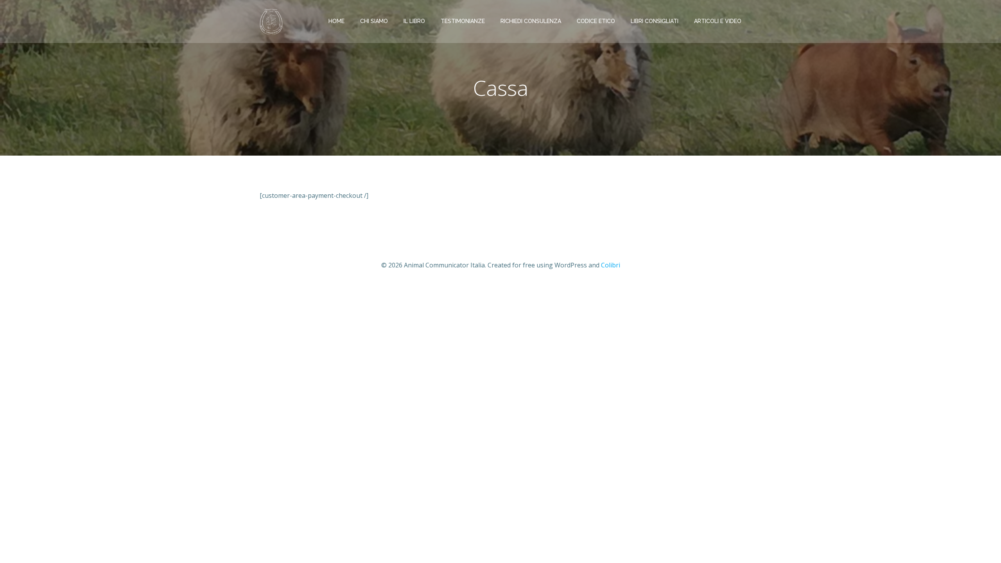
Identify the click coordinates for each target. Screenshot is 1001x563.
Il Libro (414, 21)
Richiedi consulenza (530, 21)
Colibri (610, 265)
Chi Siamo (374, 21)
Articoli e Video (717, 21)
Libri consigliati (654, 21)
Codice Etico (596, 21)
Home (336, 21)
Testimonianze (463, 21)
